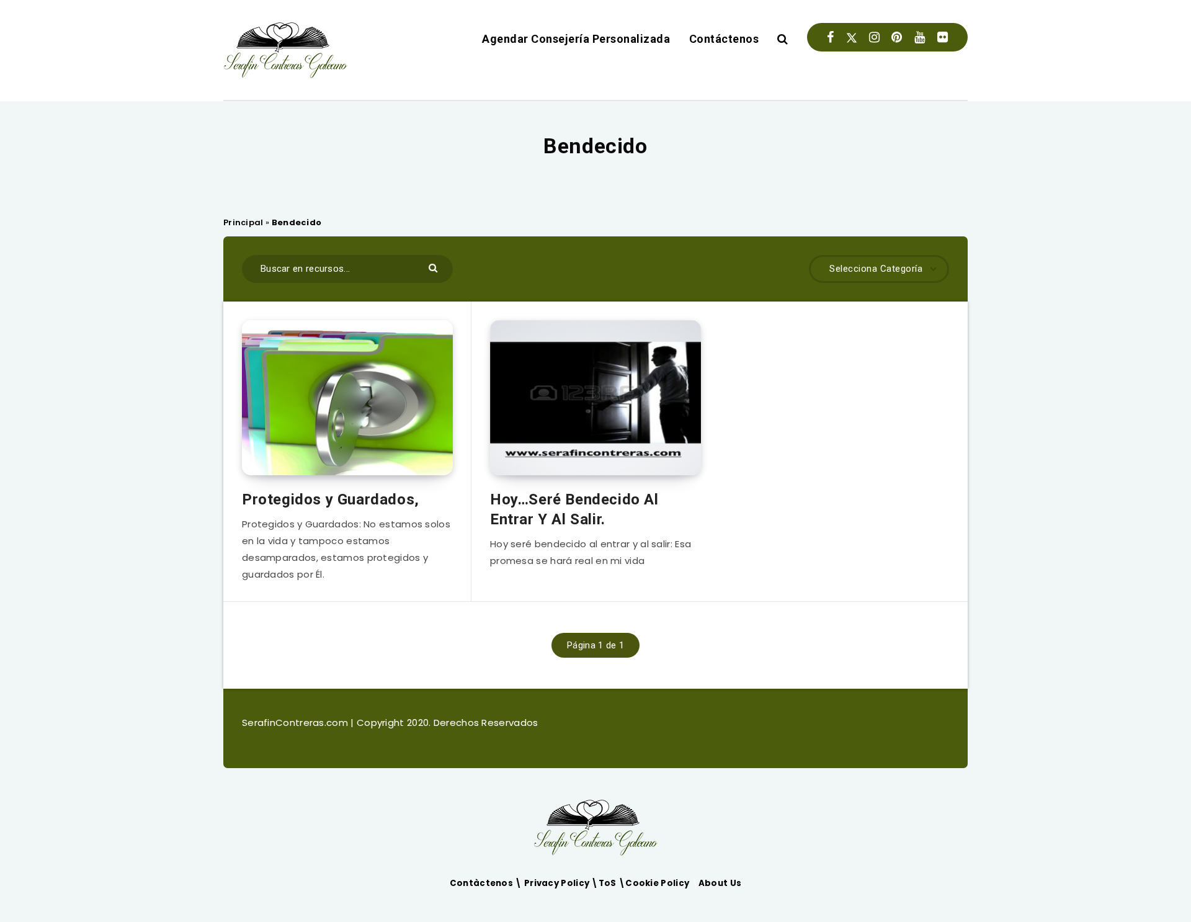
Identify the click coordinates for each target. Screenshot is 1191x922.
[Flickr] (942, 37)
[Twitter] (851, 37)
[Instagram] (874, 37)
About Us (719, 883)
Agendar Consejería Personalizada (576, 38)
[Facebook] (830, 37)
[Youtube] (919, 37)
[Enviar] (434, 267)
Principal (243, 222)
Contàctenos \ (487, 883)
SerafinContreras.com (296, 722)
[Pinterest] (896, 37)
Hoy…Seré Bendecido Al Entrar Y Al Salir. (574, 509)
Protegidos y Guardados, (330, 499)
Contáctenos (724, 38)
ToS (608, 883)
